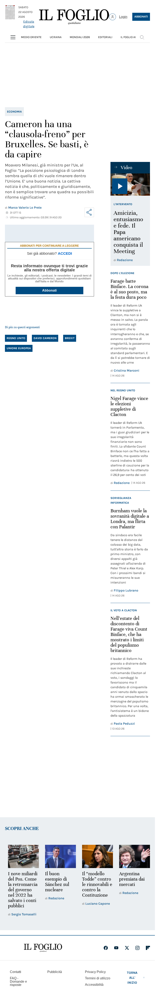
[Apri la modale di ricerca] (142, 37)
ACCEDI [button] (65, 253)
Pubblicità (54, 971)
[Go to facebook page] (106, 947)
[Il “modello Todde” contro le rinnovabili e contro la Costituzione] (96, 856)
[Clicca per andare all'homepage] (43, 947)
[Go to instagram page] (137, 947)
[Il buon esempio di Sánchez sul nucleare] (59, 856)
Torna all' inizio (132, 977)
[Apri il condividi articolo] (89, 212)
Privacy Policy (95, 971)
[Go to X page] (127, 947)
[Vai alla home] (74, 17)
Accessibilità (94, 984)
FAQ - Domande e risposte (18, 981)
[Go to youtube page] (116, 947)
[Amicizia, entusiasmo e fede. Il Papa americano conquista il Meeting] (130, 184)
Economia (14, 111)
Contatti (15, 971)
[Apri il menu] (13, 37)
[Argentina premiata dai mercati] (132, 856)
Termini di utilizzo (97, 977)
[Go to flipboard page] (148, 947)
